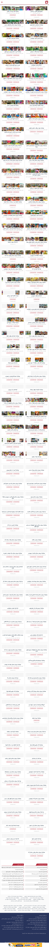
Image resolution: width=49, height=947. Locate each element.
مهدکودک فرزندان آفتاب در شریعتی (36, 51)
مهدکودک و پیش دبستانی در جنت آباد (38, 910)
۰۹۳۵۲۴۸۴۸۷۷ (16, 68)
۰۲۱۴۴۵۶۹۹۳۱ (9, 668)
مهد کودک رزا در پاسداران (36, 758)
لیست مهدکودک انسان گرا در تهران (40, 925)
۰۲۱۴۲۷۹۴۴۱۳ (33, 379)
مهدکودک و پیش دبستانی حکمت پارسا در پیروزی (36, 443)
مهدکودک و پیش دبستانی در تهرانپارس (39, 907)
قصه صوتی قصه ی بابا (43, 886)
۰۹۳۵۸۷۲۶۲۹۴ (39, 219)
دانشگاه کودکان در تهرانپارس (36, 65)
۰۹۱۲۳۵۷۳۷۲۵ (16, 515)
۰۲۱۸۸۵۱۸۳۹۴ (16, 501)
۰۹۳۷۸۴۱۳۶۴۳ (16, 406)
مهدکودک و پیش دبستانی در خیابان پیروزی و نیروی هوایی (12, 905)
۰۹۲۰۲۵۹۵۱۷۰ (9, 393)
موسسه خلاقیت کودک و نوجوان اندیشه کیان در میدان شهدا (12, 511)
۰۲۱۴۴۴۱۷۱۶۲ (39, 245)
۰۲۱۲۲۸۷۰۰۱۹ (9, 312)
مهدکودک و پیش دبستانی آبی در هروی (36, 825)
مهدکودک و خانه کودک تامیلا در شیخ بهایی (36, 772)
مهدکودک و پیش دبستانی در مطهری (10, 910)
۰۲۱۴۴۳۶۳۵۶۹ (32, 570)
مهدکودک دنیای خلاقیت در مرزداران (36, 188)
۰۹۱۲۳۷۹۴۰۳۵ (16, 55)
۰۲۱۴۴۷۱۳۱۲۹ (16, 748)
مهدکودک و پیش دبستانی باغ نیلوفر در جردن (13, 25)
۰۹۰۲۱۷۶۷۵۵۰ (16, 721)
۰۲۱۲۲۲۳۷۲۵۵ (9, 842)
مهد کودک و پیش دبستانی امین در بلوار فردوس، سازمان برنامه (36, 146)
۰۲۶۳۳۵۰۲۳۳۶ (9, 326)
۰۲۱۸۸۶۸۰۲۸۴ (9, 543)
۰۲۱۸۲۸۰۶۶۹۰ (33, 500)
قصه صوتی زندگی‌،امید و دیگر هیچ (41, 884)
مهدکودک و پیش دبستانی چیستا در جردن (36, 470)
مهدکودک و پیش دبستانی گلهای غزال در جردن (12, 798)
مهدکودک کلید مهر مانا (19, 869)
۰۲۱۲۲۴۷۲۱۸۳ (33, 515)
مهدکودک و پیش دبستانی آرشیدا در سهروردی (36, 553)
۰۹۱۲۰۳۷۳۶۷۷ (16, 708)
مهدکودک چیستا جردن (24, 897)
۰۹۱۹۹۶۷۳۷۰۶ (9, 149)
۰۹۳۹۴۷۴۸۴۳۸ (39, 286)
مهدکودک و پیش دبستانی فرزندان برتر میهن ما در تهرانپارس (36, 92)
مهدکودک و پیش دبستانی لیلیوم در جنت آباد (13, 255)
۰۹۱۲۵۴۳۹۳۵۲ (39, 762)
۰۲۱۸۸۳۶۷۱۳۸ (39, 708)
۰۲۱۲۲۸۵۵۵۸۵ (8, 68)
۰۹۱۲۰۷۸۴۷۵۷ (9, 653)
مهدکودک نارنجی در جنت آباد (12, 525)
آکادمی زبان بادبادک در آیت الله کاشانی (13, 704)
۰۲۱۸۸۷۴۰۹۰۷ (32, 556)
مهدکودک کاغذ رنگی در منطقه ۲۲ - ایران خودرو (36, 363)
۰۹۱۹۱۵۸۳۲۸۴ (33, 735)
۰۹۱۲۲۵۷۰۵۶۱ (9, 640)
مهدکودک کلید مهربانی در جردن (12, 105)
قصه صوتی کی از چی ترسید (42, 867)
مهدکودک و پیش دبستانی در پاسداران (24, 910)
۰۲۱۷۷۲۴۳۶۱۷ (33, 68)
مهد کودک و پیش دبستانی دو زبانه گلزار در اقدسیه (36, 511)
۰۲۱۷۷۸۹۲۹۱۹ (33, 406)
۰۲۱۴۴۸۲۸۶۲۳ (32, 272)
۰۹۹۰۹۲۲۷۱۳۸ (39, 109)
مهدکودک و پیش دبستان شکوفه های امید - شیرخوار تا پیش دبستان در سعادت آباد (36, 174)
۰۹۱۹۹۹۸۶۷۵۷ (16, 312)
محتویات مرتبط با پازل (18, 920)
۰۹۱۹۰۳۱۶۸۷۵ (16, 556)
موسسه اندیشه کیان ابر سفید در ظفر (12, 825)
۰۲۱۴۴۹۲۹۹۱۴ (9, 446)
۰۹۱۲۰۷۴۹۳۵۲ (9, 721)
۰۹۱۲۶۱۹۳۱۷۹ (16, 585)
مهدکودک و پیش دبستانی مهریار (36, 497)
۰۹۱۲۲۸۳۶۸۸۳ (39, 122)
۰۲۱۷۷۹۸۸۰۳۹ (33, 446)
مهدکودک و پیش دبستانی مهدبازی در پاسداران (36, 322)
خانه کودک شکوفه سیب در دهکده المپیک (12, 745)
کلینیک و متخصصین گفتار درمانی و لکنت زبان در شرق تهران (36, 920)
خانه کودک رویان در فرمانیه (13, 242)
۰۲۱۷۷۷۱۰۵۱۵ (40, 312)
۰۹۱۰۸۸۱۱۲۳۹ (16, 393)
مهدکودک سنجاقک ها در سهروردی (36, 255)
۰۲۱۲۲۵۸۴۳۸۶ (32, 762)
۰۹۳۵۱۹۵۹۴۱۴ (16, 433)
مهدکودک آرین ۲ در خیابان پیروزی (13, 470)
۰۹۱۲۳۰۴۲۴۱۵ (39, 515)
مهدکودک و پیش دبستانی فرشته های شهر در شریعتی (36, 228)
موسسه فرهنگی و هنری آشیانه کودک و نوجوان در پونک (36, 416)
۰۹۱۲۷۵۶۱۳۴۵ (16, 762)
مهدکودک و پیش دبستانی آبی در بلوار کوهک (13, 772)
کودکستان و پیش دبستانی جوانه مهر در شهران (12, 173)
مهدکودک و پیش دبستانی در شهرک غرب (9, 908)
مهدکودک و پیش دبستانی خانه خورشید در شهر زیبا (13, 553)
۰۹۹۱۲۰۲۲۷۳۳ (16, 379)
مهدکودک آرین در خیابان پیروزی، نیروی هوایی (12, 51)
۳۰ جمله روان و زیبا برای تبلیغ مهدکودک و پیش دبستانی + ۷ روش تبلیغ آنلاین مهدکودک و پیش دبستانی (13, 876)
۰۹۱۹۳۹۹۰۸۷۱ (33, 460)
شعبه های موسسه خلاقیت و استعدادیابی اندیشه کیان (37, 918)
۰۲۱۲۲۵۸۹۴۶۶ (33, 55)
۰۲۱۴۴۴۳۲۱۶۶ (33, 245)
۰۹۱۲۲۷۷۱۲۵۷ (39, 150)
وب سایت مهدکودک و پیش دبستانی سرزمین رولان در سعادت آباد (12, 925)
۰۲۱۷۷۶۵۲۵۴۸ (32, 232)
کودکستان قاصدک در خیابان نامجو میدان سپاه (36, 430)
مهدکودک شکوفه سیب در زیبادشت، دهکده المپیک (13, 202)
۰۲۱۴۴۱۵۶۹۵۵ (9, 556)
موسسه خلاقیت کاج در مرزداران (12, 295)
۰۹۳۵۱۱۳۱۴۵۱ (40, 473)
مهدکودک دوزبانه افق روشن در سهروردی (12, 376)
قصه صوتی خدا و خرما (43, 871)
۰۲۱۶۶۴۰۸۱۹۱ (33, 543)
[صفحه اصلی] (46, 2)
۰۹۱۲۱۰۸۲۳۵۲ (40, 232)
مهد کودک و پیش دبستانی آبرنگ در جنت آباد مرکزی (12, 160)
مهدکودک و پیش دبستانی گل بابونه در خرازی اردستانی (13, 594)
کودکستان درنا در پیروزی (12, 389)
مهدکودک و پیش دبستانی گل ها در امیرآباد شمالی (36, 376)
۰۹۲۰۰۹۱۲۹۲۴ (16, 842)
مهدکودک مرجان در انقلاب (36, 540)
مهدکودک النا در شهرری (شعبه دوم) (36, 745)
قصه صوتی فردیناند (43, 869)
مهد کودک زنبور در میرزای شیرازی (36, 215)
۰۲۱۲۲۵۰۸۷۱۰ (39, 695)
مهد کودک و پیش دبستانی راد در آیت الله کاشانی (13, 621)
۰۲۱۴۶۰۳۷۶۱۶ (9, 598)
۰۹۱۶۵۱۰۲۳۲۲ (36, 720)
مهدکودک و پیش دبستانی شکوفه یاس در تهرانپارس (13, 215)
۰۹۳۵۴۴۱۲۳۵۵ (39, 815)
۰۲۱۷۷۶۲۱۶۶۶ (33, 433)
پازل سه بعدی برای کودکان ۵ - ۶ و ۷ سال (16, 889)
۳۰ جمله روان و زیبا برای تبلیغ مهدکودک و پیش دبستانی (37, 924)
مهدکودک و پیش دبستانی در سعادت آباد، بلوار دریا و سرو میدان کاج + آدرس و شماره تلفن (31, 908)
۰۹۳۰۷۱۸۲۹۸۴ (12, 15)
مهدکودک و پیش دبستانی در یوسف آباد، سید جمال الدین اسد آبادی (35, 905)
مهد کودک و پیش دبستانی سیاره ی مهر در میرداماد (36, 731)
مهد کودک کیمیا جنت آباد (36, 269)
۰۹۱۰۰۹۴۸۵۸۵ (39, 487)
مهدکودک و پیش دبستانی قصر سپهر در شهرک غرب (36, 349)
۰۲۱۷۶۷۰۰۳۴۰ (33, 638)
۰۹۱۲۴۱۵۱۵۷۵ (39, 164)
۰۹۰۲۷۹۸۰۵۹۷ (16, 135)
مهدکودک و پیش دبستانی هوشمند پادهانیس (36, 202)
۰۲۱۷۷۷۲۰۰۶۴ (33, 95)
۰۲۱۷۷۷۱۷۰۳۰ (9, 611)
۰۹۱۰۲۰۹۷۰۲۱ (16, 420)
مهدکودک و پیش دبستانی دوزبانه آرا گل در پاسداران (36, 691)
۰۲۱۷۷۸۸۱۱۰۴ (33, 585)
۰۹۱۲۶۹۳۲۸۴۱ (16, 446)
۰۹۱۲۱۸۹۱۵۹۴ (16, 571)
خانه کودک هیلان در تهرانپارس (12, 608)
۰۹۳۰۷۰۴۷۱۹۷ (39, 366)
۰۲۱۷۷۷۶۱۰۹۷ (9, 272)
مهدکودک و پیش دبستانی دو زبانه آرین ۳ (12, 282)
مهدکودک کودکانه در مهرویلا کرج (13, 322)
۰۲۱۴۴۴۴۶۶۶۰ (33, 625)
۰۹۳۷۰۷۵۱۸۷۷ (39, 570)
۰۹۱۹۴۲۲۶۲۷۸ (16, 95)
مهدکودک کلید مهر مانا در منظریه (13, 11)
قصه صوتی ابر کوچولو (43, 876)
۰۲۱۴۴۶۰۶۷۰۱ (32, 131)
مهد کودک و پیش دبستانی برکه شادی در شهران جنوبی (36, 566)
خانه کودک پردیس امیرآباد (12, 363)
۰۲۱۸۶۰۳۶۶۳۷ (32, 219)
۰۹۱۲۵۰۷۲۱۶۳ (39, 379)
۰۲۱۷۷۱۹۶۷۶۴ (9, 406)
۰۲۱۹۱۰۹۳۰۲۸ (36, 299)
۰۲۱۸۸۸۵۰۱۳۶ (33, 473)
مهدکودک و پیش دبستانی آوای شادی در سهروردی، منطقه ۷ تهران (12, 497)
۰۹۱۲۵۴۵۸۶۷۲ (12, 205)
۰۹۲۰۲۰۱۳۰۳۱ (40, 433)
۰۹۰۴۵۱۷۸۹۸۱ (15, 735)
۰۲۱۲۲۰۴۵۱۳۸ (33, 164)
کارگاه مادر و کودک (19, 915)
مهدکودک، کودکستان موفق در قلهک (12, 336)
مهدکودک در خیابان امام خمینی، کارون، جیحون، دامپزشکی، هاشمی (11, 918)
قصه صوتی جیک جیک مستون (41, 889)
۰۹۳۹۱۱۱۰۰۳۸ (39, 15)
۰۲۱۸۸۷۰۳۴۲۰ (33, 82)
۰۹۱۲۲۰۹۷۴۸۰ (16, 353)
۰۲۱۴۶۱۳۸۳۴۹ (16, 653)
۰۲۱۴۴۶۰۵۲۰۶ (16, 528)
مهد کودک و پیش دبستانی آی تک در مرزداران (13, 781)
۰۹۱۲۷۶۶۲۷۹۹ (40, 446)
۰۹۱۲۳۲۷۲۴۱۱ (40, 192)
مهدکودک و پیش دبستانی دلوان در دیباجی (12, 758)
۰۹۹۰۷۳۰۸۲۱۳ (16, 460)
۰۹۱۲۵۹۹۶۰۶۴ (16, 815)
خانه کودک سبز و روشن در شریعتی (13, 839)
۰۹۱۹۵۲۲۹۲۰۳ (16, 625)
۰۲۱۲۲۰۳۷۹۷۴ (9, 353)
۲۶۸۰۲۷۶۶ (9, 735)
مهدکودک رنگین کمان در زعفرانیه (13, 731)
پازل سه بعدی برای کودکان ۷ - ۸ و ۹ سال (16, 886)
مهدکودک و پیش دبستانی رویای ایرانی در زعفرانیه (36, 282)
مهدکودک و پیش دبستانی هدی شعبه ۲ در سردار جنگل (36, 621)
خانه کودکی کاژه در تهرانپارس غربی (36, 635)
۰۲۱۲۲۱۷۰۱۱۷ (33, 286)
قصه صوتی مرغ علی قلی (42, 882)
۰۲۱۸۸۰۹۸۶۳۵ (32, 353)
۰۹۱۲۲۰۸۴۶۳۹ (16, 695)
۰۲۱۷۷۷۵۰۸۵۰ (9, 473)
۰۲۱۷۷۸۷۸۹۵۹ (32, 312)
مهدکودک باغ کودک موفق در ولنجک (36, 389)
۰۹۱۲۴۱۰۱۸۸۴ (9, 192)
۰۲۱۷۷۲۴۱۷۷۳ (9, 122)
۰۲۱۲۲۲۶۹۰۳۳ (39, 28)
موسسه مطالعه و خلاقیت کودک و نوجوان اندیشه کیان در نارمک (12, 635)
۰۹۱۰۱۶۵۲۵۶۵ (16, 122)
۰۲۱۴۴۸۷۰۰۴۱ (9, 232)
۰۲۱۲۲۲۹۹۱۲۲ (33, 15)
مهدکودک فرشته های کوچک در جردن (12, 349)
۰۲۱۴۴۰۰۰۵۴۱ (16, 192)
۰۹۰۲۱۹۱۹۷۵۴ (16, 668)
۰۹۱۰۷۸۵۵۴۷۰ (39, 272)
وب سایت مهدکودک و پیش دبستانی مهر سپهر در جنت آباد (13, 927)
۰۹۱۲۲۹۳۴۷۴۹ (16, 109)
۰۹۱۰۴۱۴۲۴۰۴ (39, 500)
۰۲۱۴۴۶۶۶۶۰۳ (32, 122)
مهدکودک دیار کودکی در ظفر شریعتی (36, 25)
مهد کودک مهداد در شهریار (36, 456)
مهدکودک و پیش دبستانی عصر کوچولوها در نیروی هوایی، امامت (36, 650)
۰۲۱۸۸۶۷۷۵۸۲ (9, 109)
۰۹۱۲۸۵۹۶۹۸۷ (39, 353)
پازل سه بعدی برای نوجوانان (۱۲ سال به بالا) (15, 882)
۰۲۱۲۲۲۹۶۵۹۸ (33, 788)
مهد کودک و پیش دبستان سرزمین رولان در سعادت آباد (13, 581)
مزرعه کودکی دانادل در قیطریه (12, 430)
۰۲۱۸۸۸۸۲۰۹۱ (9, 28)
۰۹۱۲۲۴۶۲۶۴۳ (16, 339)
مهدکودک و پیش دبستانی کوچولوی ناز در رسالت (12, 403)
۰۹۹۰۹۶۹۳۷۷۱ (40, 55)
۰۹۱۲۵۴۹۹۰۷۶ (33, 708)
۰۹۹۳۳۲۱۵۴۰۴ (39, 393)
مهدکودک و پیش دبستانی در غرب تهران (10, 907)
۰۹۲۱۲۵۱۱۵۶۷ (40, 339)
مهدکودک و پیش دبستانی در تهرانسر (24, 907)
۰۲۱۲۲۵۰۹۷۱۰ (33, 695)
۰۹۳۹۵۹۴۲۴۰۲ (39, 802)
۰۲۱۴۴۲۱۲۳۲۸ (33, 420)
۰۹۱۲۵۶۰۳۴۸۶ (16, 164)
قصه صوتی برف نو (43, 878)
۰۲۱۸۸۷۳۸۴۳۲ (15, 149)
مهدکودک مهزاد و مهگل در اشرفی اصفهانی (36, 128)
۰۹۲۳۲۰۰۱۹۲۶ (16, 611)
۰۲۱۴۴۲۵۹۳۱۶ (33, 192)
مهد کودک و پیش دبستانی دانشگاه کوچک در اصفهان (12, 78)
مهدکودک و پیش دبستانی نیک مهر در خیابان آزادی (13, 483)
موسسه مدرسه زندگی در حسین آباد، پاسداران (12, 132)
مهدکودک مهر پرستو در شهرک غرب (13, 38)
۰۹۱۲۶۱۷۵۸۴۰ (16, 784)
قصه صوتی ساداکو (43, 880)
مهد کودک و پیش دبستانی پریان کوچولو (36, 812)
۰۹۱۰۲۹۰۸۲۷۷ (16, 42)
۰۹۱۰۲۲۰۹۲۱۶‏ (40, 625)
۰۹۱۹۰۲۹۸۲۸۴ (9, 695)
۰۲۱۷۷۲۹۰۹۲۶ (9, 219)
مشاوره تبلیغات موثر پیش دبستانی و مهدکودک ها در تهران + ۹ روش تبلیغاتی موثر (13, 880)
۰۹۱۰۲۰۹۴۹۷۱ (40, 638)
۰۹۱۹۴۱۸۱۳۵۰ (40, 326)
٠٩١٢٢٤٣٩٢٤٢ (39, 654)
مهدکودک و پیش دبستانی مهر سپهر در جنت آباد (12, 650)
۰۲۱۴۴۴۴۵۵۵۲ (9, 164)
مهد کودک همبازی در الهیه (36, 839)
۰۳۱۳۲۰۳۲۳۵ (9, 82)
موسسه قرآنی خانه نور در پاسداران (13, 309)
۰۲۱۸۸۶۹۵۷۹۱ (33, 681)
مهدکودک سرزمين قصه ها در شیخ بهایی (36, 608)
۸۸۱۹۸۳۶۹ (39, 664)
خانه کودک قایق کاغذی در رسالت (13, 119)
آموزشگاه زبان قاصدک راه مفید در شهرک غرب (36, 704)
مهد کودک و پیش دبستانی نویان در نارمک (36, 336)
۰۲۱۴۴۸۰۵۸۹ (33, 487)
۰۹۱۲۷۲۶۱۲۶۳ (40, 42)
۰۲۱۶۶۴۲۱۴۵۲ (9, 460)
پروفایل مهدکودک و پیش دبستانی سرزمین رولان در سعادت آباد (36, 927)
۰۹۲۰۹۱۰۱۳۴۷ (39, 543)
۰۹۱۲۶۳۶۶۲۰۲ (40, 259)
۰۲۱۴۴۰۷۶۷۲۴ (9, 625)
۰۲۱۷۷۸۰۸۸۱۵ (9, 681)
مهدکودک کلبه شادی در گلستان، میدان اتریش (13, 443)
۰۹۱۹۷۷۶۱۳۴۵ (9, 762)
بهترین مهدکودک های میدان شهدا (17, 917)
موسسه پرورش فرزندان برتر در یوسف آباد (36, 78)
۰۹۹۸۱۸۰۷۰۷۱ (39, 585)
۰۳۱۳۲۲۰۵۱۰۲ (16, 82)
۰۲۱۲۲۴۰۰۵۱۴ (33, 598)
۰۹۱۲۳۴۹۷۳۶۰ (16, 487)
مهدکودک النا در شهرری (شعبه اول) (13, 691)
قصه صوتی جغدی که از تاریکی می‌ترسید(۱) (39, 874)
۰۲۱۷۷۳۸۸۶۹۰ (32, 802)
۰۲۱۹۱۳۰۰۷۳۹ (33, 205)
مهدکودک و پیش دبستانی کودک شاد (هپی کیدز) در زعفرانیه (36, 594)
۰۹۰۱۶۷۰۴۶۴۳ (39, 82)
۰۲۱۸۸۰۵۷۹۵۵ (32, 775)
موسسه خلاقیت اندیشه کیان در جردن (36, 105)
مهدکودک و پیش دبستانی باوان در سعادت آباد (36, 852)
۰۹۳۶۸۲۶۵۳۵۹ (39, 406)
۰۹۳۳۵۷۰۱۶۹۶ (33, 28)
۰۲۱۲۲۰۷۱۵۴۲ (33, 178)
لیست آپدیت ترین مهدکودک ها (40, 917)
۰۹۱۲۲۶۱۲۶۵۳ (16, 326)
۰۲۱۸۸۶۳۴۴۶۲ (9, 366)
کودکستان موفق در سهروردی (36, 295)
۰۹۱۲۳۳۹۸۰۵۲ (39, 681)
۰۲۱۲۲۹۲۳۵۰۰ (39, 735)
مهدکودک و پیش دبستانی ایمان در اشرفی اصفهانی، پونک (36, 242)
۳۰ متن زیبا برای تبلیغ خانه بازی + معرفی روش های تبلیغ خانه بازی (13, 874)
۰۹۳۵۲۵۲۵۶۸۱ (15, 598)
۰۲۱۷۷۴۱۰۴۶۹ (33, 654)
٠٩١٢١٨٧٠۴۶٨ (16, 802)
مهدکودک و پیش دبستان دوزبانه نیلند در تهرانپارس (36, 581)
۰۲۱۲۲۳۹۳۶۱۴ (33, 842)
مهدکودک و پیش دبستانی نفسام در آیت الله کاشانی (13, 416)
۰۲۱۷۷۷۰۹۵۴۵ (33, 42)
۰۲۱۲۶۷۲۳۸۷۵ (33, 326)
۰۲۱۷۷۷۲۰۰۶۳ (39, 95)
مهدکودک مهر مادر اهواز (36, 718)
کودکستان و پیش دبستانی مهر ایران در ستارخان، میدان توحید (13, 567)
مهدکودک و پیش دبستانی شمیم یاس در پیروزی (12, 812)
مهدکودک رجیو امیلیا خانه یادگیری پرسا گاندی (36, 660)
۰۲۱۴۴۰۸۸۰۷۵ (9, 708)
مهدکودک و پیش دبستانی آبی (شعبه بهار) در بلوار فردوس (12, 718)
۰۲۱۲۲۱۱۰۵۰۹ (9, 585)
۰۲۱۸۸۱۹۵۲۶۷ (33, 664)
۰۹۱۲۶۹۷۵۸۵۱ (9, 748)
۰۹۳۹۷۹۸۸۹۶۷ (33, 339)
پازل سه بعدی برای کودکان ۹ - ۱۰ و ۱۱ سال (16, 884)
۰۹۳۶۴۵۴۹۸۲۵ (16, 366)
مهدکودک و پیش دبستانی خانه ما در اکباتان (36, 119)
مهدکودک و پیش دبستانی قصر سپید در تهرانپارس (13, 269)
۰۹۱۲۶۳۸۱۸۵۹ (12, 259)
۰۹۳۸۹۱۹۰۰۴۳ (9, 528)
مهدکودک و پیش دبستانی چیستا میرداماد (12, 897)
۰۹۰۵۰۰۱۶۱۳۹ (40, 598)
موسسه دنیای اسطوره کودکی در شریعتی (13, 65)
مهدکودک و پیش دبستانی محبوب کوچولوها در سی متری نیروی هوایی (36, 525)
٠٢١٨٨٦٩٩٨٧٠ (33, 855)
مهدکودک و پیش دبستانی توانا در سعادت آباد (13, 540)
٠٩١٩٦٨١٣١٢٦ (40, 611)
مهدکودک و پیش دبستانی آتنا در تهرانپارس (36, 798)
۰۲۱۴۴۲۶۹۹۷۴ (9, 784)
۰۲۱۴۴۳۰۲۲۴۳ (9, 177)
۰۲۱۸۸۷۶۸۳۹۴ (9, 501)
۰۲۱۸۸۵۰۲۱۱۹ (9, 379)
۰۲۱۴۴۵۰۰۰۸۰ (32, 815)
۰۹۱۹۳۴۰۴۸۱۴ (39, 178)
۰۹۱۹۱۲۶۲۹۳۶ (33, 150)
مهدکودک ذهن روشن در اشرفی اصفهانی (13, 188)
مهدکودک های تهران (42, 915)
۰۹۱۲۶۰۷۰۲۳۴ (16, 232)
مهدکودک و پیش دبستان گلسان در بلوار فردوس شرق (36, 483)
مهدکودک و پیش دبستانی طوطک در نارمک (36, 403)
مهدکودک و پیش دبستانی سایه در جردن (36, 160)
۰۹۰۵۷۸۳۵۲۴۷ (39, 131)
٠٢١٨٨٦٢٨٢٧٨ (33, 611)
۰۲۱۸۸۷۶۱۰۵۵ (33, 259)
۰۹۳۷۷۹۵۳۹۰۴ (16, 681)
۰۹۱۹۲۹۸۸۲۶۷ (16, 28)
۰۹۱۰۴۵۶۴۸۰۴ (39, 205)
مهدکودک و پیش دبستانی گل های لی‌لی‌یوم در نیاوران (36, 785)
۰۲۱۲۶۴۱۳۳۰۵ (9, 339)
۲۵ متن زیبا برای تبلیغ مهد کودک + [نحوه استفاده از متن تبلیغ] (12, 867)
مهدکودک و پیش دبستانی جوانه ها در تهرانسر (12, 664)
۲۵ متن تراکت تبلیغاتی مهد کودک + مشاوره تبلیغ (14, 871)
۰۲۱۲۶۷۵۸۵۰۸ (9, 135)
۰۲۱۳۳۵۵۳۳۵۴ (8, 515)
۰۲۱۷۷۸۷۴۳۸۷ (9, 95)
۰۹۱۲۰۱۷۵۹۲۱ (40, 788)
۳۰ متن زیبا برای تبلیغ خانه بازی (17, 924)
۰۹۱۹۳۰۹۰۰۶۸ (40, 68)
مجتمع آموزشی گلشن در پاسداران (36, 11)
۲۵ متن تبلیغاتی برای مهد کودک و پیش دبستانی (38, 922)
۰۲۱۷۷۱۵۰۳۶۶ (9, 55)
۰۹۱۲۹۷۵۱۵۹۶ (16, 177)
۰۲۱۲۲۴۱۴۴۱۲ (33, 393)
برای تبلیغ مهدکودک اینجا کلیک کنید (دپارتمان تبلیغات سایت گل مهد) (34, 933)
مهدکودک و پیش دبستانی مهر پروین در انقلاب (12, 456)
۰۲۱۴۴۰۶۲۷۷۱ (9, 420)
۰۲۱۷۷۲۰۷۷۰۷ (16, 640)
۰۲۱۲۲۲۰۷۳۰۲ (9, 433)
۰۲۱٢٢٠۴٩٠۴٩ (9, 802)
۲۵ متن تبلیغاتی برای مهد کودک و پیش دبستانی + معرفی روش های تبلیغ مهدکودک (13, 878)
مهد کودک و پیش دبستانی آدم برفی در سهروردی (13, 145)
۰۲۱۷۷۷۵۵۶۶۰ (9, 815)
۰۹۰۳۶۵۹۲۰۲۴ (39, 842)
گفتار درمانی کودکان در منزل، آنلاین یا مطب (39, 929)
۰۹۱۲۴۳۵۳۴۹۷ (12, 829)
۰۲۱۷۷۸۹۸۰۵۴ (9, 286)
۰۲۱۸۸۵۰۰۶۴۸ (39, 556)
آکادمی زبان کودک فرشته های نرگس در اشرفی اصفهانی (13, 228)
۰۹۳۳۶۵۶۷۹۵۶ (9, 571)
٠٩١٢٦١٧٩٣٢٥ (39, 855)
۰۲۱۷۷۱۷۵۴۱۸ (32, 530)
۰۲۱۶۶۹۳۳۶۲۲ (9, 487)
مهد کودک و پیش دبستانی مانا (12, 678)
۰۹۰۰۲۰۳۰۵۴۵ (39, 460)
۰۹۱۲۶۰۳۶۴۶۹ (33, 366)
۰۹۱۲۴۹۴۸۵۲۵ (16, 543)
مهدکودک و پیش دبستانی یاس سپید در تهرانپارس (13, 92)
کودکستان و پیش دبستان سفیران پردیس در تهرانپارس (36, 309)
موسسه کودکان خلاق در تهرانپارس (36, 38)
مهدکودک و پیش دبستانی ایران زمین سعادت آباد (36, 678)
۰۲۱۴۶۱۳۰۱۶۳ (40, 420)
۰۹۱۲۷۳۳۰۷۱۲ (40, 775)
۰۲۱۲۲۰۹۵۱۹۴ (9, 42)
